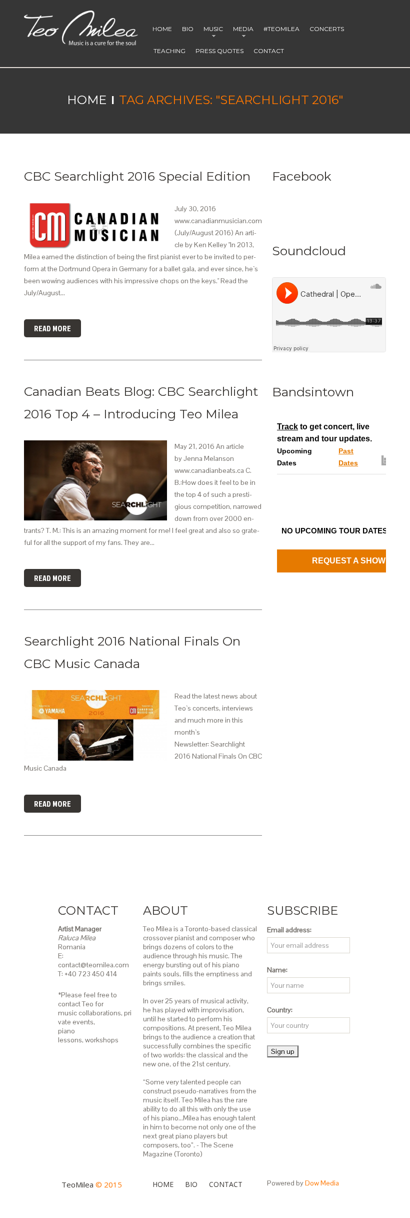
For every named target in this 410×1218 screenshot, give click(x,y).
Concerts (327, 29)
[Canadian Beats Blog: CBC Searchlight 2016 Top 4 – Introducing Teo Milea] (95, 480)
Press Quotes (220, 51)
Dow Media (322, 1182)
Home (162, 29)
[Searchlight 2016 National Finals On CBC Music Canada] (95, 725)
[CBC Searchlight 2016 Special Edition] (95, 226)
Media (241, 32)
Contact (269, 51)
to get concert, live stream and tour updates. (324, 432)
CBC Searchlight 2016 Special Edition (137, 176)
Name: (277, 969)
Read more (52, 328)
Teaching (170, 51)
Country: (279, 1009)
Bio (188, 29)
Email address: (289, 929)
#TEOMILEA (282, 29)
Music (211, 32)
